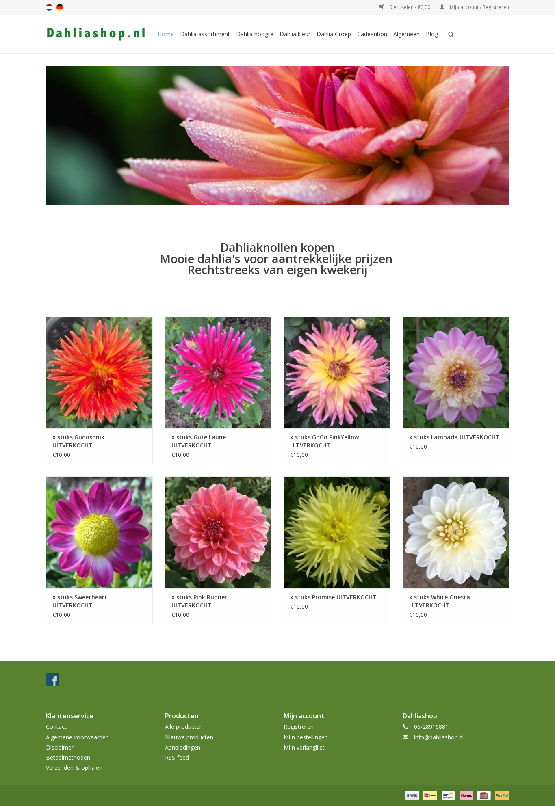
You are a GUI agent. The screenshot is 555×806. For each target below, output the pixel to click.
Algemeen (406, 34)
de (59, 7)
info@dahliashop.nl (439, 737)
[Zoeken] (448, 35)
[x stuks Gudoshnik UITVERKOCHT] (99, 372)
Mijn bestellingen (306, 737)
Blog (432, 34)
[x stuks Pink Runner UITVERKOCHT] (218, 532)
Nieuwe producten (189, 737)
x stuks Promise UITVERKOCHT (333, 597)
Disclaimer (60, 747)
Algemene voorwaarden (77, 737)
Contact (56, 726)
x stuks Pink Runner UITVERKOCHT (199, 601)
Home (166, 34)
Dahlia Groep (334, 34)
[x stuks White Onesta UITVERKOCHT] (456, 532)
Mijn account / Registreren (479, 7)
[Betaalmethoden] (411, 795)
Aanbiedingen (182, 747)
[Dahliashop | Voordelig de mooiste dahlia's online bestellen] (96, 34)
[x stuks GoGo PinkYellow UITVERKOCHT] (337, 372)
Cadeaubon (372, 34)
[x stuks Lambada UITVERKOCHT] (456, 372)
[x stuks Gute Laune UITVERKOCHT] (218, 372)
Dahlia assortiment (205, 34)
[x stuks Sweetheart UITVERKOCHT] (99, 532)
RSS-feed (177, 757)
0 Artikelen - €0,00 (409, 7)
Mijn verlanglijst (304, 747)
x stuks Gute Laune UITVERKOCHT (198, 441)
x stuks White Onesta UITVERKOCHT (439, 601)
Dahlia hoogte (254, 34)
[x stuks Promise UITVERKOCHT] (337, 532)
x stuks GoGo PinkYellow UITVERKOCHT (324, 441)
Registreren (299, 726)
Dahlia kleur (295, 34)
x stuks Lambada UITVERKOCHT (454, 437)
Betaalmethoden (68, 757)
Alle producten (184, 726)
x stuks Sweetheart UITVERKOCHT (79, 601)
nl (49, 7)
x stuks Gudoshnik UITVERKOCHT (78, 441)
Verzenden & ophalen (74, 767)
